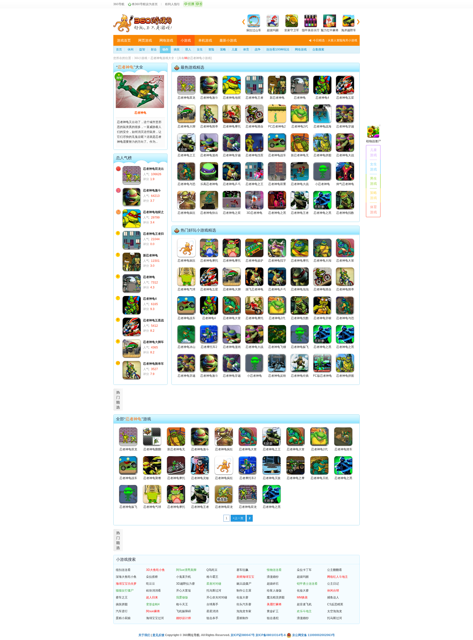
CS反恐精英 (335, 604)
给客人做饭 (274, 590)
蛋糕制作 (242, 618)
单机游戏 (205, 40)
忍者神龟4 (150, 298)
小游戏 (186, 40)
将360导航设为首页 (145, 4)
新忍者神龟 (150, 255)
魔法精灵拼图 (276, 597)
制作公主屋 (243, 590)
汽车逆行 (122, 611)
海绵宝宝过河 (155, 618)
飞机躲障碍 (183, 611)
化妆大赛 (303, 590)
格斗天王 (182, 604)
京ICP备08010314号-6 (270, 635)
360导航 (118, 4)
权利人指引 (172, 4)
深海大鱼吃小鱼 (126, 576)
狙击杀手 (212, 618)
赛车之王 (122, 597)
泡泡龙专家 (243, 611)
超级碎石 (273, 583)
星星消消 (212, 611)
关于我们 (144, 635)
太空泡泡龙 (334, 611)
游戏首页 (124, 40)
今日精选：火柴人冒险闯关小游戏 (335, 40)
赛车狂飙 (242, 570)
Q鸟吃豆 (212, 570)
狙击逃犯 (273, 618)
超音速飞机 (304, 604)
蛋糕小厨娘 (123, 618)
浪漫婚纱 (273, 576)
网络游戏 (166, 40)
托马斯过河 (213, 590)
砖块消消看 (153, 590)
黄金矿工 (273, 611)
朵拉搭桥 (152, 576)
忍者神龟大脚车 (153, 342)
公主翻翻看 (334, 570)
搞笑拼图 (122, 604)
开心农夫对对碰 (216, 597)
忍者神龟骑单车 (153, 363)
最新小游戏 (228, 40)
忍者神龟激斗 (152, 190)
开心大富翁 (183, 590)
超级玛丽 (303, 576)
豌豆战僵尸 (243, 583)
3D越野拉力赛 (185, 583)
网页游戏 (145, 40)
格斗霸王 (212, 576)
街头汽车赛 (243, 604)
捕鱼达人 (333, 597)
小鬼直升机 (183, 576)
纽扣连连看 (123, 570)
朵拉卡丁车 (304, 570)
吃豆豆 (150, 583)
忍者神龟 (140, 112)
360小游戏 (140, 58)
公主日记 (333, 583)
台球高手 (212, 604)
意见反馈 (158, 635)
